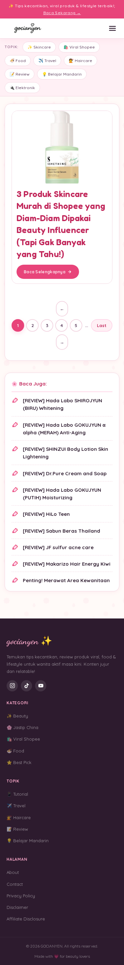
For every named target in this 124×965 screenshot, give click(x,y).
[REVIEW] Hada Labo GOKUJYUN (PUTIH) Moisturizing (62, 494)
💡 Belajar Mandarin (62, 74)
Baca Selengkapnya (44, 271)
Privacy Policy (21, 895)
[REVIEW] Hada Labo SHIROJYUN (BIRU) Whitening (62, 404)
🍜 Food (18, 60)
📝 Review (19, 74)
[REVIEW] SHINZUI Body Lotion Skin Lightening (65, 453)
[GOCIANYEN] (28, 28)
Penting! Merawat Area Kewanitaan (66, 580)
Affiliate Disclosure (26, 918)
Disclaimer (17, 907)
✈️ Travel (47, 60)
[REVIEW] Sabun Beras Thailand (61, 531)
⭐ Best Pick (19, 762)
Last (101, 325)
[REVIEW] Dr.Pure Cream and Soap (64, 473)
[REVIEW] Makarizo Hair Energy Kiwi (66, 564)
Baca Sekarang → (62, 12)
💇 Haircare (80, 60)
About (13, 872)
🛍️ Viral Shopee (79, 47)
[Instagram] (12, 685)
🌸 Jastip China (22, 727)
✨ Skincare (39, 47)
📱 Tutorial (17, 794)
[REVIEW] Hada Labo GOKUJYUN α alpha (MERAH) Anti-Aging (64, 429)
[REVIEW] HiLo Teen (46, 514)
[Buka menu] (112, 28)
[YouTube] (40, 685)
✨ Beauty (17, 715)
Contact (15, 884)
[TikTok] (26, 685)
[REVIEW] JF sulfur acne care (58, 547)
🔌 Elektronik (22, 87)
